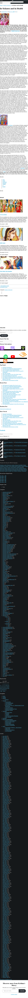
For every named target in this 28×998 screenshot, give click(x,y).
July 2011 (5, 944)
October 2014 (5, 899)
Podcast (6, 699)
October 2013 (5, 913)
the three (4, 663)
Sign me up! (4, 335)
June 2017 (5, 862)
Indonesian (2, 468)
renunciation (5, 635)
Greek (11, 467)
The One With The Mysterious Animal (10, 400)
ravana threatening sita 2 (8, 628)
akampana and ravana (7, 492)
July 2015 (5, 888)
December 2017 (6, 855)
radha (4, 610)
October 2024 (5, 759)
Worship (4, 700)
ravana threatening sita (7, 627)
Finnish (26, 466)
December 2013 (6, 910)
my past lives (5, 596)
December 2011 (6, 938)
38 (8, 626)
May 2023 (5, 779)
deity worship (5, 509)
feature (4, 530)
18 (7, 686)
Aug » (4, 691)
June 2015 (5, 889)
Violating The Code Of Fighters (9, 393)
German (8, 467)
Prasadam (7, 713)
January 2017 (5, 867)
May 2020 (5, 821)
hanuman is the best (7, 550)
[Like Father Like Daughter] (11, 268)
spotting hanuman (6, 650)
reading (4, 629)
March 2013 (5, 921)
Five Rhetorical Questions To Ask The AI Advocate (13, 404)
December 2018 (6, 841)
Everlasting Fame (3, 287)
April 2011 (5, 948)
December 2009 (6, 966)
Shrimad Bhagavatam (9, 724)
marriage (4, 586)
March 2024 (5, 767)
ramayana (5, 615)
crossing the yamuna (7, 507)
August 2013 (5, 915)
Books (4, 696)
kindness (4, 572)
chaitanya (5, 496)
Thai (13, 471)
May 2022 (5, 793)
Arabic (5, 465)
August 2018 (5, 845)
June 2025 (5, 750)
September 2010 (6, 956)
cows (4, 504)
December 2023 (6, 771)
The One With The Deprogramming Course (12, 394)
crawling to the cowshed (8, 506)
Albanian (2, 465)
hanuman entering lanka (7, 548)
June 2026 (5, 736)
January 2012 (5, 937)
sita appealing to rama (7, 644)
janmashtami (5, 569)
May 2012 (5, 933)
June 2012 (5, 931)
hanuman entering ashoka (8, 546)
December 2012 (6, 924)
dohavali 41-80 (6, 520)
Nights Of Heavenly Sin (8, 398)
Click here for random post (5, 409)
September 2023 (6, 774)
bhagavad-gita (5, 493)
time (3, 666)
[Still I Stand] (11, 240)
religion (4, 634)
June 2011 (5, 945)
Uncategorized (6, 668)
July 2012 (5, 930)
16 (4, 686)
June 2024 (5, 764)
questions (4, 609)
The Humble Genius (5, 285)
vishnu (4, 671)
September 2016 (6, 872)
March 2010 (5, 963)
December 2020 (6, 813)
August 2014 (5, 901)
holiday (4, 562)
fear (3, 529)
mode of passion (6, 594)
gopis (4, 539)
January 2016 (5, 881)
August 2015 (5, 887)
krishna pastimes (6, 574)
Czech (9, 466)
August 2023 (5, 775)
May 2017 (5, 863)
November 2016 (6, 870)
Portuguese (10, 469)
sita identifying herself (7, 647)
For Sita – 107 (3, 477)
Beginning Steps (8, 712)
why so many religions (7, 675)
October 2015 (5, 885)
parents (4, 600)
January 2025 (5, 756)
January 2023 (5, 783)
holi (3, 560)
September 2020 (6, 816)
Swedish (9, 471)
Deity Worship (8, 717)
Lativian (16, 468)
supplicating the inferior (7, 654)
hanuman (4, 543)
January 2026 (5, 742)
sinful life (22, 168)
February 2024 (6, 768)
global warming (6, 536)
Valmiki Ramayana (15, 30)
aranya (6, 616)
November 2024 (6, 758)
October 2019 (5, 829)
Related (4, 698)
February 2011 (6, 950)
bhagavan (5, 494)
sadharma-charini (6, 637)
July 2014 (5, 902)
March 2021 (5, 809)
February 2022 (6, 796)
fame (4, 528)
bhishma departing (6, 495)
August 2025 (5, 747)
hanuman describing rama (8, 545)
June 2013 (5, 917)
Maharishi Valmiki (9, 710)
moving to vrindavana (7, 595)
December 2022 (6, 785)
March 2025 (5, 753)
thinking (4, 665)
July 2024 (5, 763)
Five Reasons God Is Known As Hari (10, 380)
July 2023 (5, 776)
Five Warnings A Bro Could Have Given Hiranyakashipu (14, 399)
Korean (13, 468)
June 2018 (5, 848)
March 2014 (5, 907)
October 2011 (5, 941)
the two (4, 664)
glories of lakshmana (7, 537)
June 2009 (5, 973)
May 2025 (5, 751)
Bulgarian (9, 465)
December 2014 (6, 896)
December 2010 (6, 952)
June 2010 (5, 959)
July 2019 (5, 832)
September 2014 (6, 900)
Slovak (25, 469)
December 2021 (6, 799)
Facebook (2, 430)
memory (4, 592)
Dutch (16, 466)
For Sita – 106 (3, 479)
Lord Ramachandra (9, 703)
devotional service (6, 511)
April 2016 (5, 878)
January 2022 (5, 797)
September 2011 (6, 942)
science (4, 638)
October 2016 (5, 871)
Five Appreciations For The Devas (10, 375)
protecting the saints (7, 608)
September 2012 (6, 928)
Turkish (15, 471)
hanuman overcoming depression (9, 553)
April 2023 (5, 780)
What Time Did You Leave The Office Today (12, 374)
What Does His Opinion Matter (9, 397)
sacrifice (4, 636)
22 (3, 688)
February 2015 (6, 894)
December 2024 (6, 757)
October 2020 (5, 815)
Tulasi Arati (7, 728)
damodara (5, 508)
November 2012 (6, 926)
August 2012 (5, 929)
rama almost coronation (7, 613)
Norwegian (2, 469)
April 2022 (5, 794)
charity (4, 500)
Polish (6, 469)
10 (5, 685)
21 (2, 688)
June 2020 (5, 820)
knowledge (5, 573)
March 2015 (5, 893)
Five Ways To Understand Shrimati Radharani (12, 368)
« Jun (1, 691)
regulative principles (7, 631)
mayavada (5, 587)
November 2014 (6, 898)
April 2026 (5, 738)
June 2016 (5, 875)
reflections (5, 630)
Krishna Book (8, 722)
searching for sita (6, 640)
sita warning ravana (7, 648)
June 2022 (5, 792)
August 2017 (5, 859)
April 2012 (5, 934)
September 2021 (6, 802)
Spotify (9, 358)
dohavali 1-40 (5, 516)
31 (5, 689)
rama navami (5, 614)
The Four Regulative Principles (11, 715)
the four (4, 658)
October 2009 (5, 969)
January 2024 (5, 769)
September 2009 (6, 970)
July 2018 (5, 846)
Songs (4, 726)
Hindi (18, 467)
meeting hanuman (6, 589)
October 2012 (5, 927)
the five (4, 657)
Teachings (5, 711)
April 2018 (5, 850)
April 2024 (5, 766)
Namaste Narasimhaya (7, 367)
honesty (4, 563)
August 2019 (5, 831)
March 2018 (5, 851)
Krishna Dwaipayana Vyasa (11, 708)
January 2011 (5, 951)
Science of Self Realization (10, 720)
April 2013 (5, 920)
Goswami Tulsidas (9, 707)
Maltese (24, 468)
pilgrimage (5, 601)
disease (4, 514)
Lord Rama (10, 125)
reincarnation (5, 633)
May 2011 (5, 947)
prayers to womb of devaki (8, 606)
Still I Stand (2, 243)
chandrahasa (5, 497)
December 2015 (6, 882)
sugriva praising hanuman (8, 652)
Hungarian (21, 467)
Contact (4, 697)
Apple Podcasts (7, 349)
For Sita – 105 (3, 480)
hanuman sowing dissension (8, 555)
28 (2, 689)
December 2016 (6, 868)
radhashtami (5, 612)
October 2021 (5, 801)
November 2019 (6, 828)
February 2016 (6, 880)
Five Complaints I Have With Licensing (11, 392)
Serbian (22, 469)
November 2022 (6, 786)
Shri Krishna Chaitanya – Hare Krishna (13, 727)
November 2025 (6, 744)
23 (4, 688)
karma (4, 570)
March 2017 (5, 865)
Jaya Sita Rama (8, 731)
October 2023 (5, 773)
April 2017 (5, 864)
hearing (4, 559)
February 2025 (6, 754)
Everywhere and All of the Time (9, 395)
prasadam (5, 603)
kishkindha (7, 623)
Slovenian (2, 471)
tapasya (4, 655)
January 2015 (5, 895)
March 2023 (5, 781)
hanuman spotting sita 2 (7, 557)
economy (4, 523)
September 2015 (6, 886)
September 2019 (6, 830)
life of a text (5, 581)
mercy (4, 593)
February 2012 (6, 936)
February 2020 (6, 824)
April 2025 (5, 752)
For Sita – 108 (3, 476)
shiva (4, 642)
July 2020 (5, 818)
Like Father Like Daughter (6, 271)
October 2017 (5, 857)
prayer (4, 605)
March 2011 (5, 949)
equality (4, 525)
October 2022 (5, 787)
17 (5, 686)
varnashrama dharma (7, 669)
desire (4, 510)
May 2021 (5, 807)
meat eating (5, 588)
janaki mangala (6, 567)
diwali (4, 515)
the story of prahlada (7, 662)
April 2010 (5, 962)
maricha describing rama (8, 585)
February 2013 (6, 922)
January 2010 (5, 965)
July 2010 (5, 958)
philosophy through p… (9, 442)
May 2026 (5, 737)
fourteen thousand (6, 534)
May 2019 (5, 835)
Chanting (7, 714)
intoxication (5, 565)
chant (4, 171)
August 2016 (5, 873)
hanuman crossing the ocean (8, 544)
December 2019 (6, 827)
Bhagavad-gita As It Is (9, 721)
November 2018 (6, 842)
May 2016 (5, 877)
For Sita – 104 (3, 482)
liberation (4, 580)
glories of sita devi (7, 5)
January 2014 (5, 909)
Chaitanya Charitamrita (10, 725)
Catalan (12, 465)
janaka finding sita (6, 566)
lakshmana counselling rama (8, 579)
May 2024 (5, 765)
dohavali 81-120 (6, 521)
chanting (4, 499)
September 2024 (6, 760)
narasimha (5, 598)
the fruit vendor (6, 659)
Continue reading (14, 994)
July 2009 (5, 972)
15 (3, 686)
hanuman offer (6, 552)
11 (7, 685)
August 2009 (5, 971)
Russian (18, 469)
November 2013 (6, 912)
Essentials (5, 718)
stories (4, 651)
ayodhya (7, 621)
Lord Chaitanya (8, 704)
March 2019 (5, 837)
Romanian (15, 469)
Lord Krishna (8, 701)
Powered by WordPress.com (6, 979)
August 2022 (5, 789)
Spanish (6, 471)
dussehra (4, 522)
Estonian (19, 466)
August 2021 (5, 803)
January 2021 (5, 811)
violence (4, 670)
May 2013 (5, 919)
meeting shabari (6, 591)
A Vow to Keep (3, 214)
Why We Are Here (6, 373)
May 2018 (5, 849)
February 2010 (6, 964)
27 (0, 689)
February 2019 (6, 838)
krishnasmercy (4, 11)
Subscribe (22, 990)
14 (2, 686)
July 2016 (5, 874)
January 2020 (5, 825)
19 (8, 686)
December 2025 (6, 743)
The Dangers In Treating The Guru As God (11, 385)
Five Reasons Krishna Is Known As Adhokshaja (13, 376)
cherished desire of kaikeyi (8, 501)
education (5, 524)
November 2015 (6, 884)
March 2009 (5, 976)
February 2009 (6, 977)
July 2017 (5, 860)
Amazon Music (18, 349)
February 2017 (6, 866)
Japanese (9, 468)
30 (4, 689)
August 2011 (5, 943)
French (1, 467)
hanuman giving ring (7, 549)
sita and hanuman (6, 643)
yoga (4, 676)
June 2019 (5, 834)
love (3, 583)
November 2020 (6, 814)
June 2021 (5, 806)
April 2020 (5, 822)
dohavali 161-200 (6, 518)
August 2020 (5, 817)
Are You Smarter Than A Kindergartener (11, 369)
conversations (5, 503)
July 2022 (5, 790)
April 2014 (5, 906)
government (5, 542)
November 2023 (6, 772)
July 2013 (5, 916)
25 (7, 688)
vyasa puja (5, 672)
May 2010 (5, 961)
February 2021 (6, 810)
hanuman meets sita (7, 551)
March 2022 (5, 795)
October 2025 (5, 745)
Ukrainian (19, 471)
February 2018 (6, 852)
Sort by (1, 436)
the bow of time (6, 656)
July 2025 (5, 749)
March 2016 (5, 879)
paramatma (5, 599)
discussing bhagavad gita (8, 513)
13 (0, 686)
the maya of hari (6, 661)
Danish (12, 466)
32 (8, 624)
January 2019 (5, 839)
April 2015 (5, 892)
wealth (4, 673)
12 (8, 685)
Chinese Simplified (19, 465)
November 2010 (6, 954)
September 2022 (6, 788)
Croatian (6, 466)
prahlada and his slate (7, 602)
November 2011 (6, 940)
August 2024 (5, 761)
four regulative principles (8, 532)
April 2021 (5, 808)
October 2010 (5, 955)
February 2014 (6, 908)
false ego (4, 527)
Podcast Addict (10, 362)
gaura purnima (6, 535)
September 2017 (6, 858)
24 (8, 617)
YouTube (17, 358)
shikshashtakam (6, 641)
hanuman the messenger (7, 558)
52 (8, 620)
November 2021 (6, 800)
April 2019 (5, 836)
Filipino (22, 466)
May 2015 (5, 891)
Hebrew (15, 467)
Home (1, 5)
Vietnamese (24, 471)
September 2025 (6, 746)
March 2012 (5, 935)
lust (3, 584)
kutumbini (5, 578)
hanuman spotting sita (7, 556)
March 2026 (5, 739)
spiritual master (6, 649)
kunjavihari (5, 577)
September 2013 (6, 914)
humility (4, 564)
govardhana (5, 541)
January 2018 (5, 853)
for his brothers (6, 531)
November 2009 (6, 967)
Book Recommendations (8, 719)
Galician (5, 467)
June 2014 (5, 903)
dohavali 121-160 (6, 517)
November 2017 (6, 856)
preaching (5, 607)
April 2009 (5, 974)
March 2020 (5, 823)
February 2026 (6, 740)
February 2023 (6, 782)
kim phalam (5, 571)
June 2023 (5, 778)
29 (8, 619)
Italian (6, 468)
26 (8, 688)
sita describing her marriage (8, 645)
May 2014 (5, 905)
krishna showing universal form (9, 576)
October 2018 (5, 843)
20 (0, 688)
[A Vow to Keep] (11, 212)
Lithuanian (20, 468)
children (4, 502)
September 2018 (6, 844)
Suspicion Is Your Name (20, 449)
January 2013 (5, 923)
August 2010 (5, 957)
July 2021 (5, 804)
